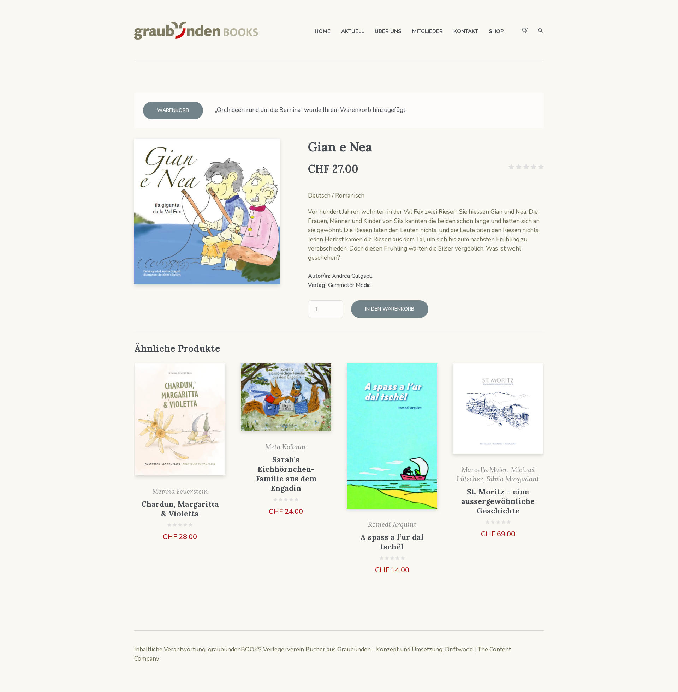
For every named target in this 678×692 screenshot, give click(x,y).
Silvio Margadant (513, 479)
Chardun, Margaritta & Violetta (180, 508)
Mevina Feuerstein (180, 491)
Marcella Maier (484, 469)
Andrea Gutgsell (352, 276)
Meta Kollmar (286, 447)
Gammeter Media (349, 285)
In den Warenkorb (389, 309)
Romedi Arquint (392, 524)
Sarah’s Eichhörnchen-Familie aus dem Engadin (286, 474)
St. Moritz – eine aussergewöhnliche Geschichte (498, 501)
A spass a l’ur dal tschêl (392, 542)
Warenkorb (173, 110)
